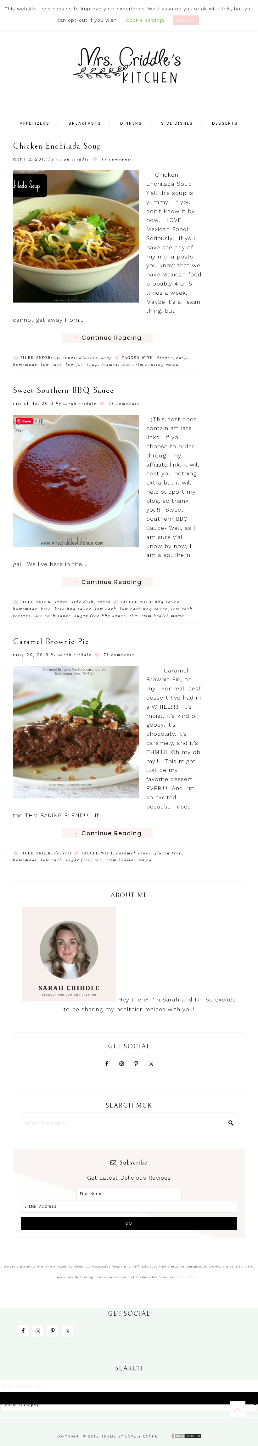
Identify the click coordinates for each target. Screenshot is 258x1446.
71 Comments (119, 654)
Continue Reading (111, 338)
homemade (25, 364)
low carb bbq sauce (144, 608)
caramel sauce (133, 853)
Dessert (63, 853)
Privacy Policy (188, 1277)
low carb (52, 364)
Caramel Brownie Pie (51, 641)
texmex (110, 364)
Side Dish (82, 601)
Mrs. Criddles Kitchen (129, 69)
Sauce (61, 601)
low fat (74, 364)
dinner (165, 357)
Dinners (88, 357)
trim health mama (163, 615)
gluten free (168, 853)
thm (125, 364)
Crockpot (65, 357)
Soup (107, 357)
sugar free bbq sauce (100, 615)
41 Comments (124, 403)
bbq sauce (167, 601)
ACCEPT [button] (186, 20)
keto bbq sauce (73, 608)
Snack (104, 601)
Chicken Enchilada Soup (57, 146)
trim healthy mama (156, 364)
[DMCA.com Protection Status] (185, 1436)
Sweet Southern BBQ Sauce (63, 390)
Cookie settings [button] (145, 20)
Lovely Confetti (145, 1436)
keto (46, 608)
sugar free (78, 860)
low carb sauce (52, 615)
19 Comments (116, 159)
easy (181, 357)
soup (92, 364)
